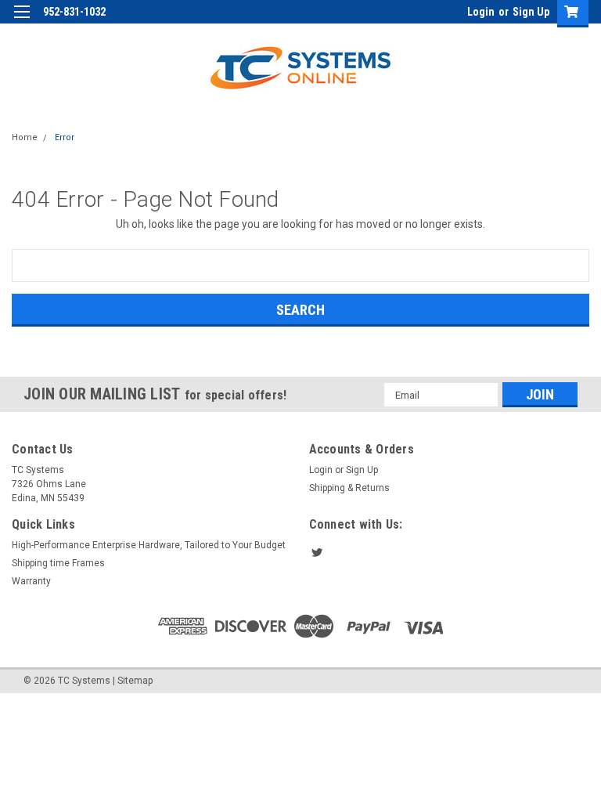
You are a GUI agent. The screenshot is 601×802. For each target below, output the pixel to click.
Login (481, 11)
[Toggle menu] (21, 21)
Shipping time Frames (58, 563)
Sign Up (531, 11)
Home (25, 137)
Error (64, 137)
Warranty (31, 581)
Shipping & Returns (349, 487)
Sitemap (135, 680)
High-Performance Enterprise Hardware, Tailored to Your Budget (149, 545)
